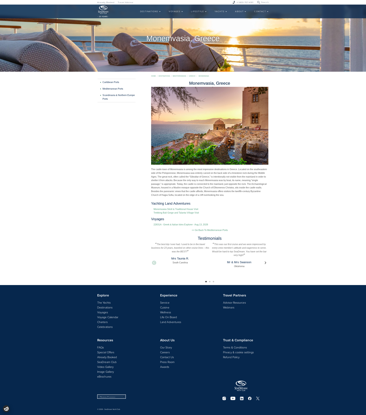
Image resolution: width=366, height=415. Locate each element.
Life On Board (168, 317)
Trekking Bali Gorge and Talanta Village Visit (176, 212)
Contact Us (167, 357)
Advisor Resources (234, 302)
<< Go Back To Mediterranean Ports (210, 230)
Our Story (166, 347)
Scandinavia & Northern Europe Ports (119, 97)
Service (164, 302)
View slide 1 (206, 281)
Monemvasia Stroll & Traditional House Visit (176, 209)
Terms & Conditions (235, 347)
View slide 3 (213, 281)
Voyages (102, 312)
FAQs (100, 347)
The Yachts (104, 302)
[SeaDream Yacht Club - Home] (241, 386)
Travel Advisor (125, 2)
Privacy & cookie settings (238, 352)
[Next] (265, 263)
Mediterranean (179, 76)
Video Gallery (105, 367)
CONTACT (260, 11)
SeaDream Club (107, 362)
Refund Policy (231, 357)
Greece (192, 76)
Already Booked (105, 2)
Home (153, 76)
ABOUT (239, 11)
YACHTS (219, 11)
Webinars (228, 307)
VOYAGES (174, 11)
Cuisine (164, 307)
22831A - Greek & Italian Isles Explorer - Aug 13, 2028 (181, 224)
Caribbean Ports (111, 82)
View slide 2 (209, 281)
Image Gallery (105, 372)
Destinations (164, 76)
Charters (102, 322)
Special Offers (105, 352)
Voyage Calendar (107, 317)
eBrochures (104, 376)
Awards (164, 367)
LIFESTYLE (197, 11)
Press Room (167, 362)
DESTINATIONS (149, 11)
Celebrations (105, 327)
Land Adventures (170, 322)
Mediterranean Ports (113, 89)
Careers (165, 352)
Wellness (165, 312)
